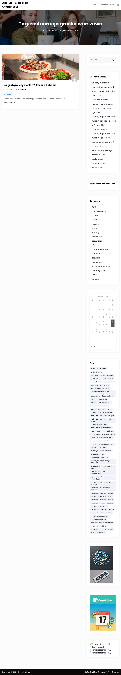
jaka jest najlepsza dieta (100, 388)
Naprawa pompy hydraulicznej (102, 431)
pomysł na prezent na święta (101, 441)
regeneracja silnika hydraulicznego (98, 478)
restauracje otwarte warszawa (102, 503)
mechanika (97, 236)
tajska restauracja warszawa (101, 513)
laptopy (95, 232)
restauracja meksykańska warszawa (100, 489)
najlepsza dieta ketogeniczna (101, 412)
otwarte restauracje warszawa (102, 438)
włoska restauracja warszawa (102, 529)
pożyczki (96, 258)
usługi (94, 274)
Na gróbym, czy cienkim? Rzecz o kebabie (30, 85)
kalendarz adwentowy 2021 (100, 403)
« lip (93, 346)
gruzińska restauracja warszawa (103, 382)
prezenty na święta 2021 (99, 457)
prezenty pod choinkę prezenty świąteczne (102, 467)
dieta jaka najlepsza (98, 369)
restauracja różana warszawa (102, 493)
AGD (94, 207)
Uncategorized (99, 270)
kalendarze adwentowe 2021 (101, 409)
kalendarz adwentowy (99, 399)
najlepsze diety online (98, 424)
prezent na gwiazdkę (98, 447)
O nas (93, 5)
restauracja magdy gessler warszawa (101, 483)
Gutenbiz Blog (91, 672)
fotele (94, 219)
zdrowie (95, 279)
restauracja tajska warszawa (101, 496)
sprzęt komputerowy (101, 266)
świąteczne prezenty (98, 533)
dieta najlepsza (96, 372)
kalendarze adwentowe (99, 406)
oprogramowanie (100, 249)
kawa (94, 228)
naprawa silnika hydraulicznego (103, 434)
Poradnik (96, 253)
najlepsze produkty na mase (101, 428)
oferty (95, 245)
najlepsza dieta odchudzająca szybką (102, 420)
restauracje (97, 262)
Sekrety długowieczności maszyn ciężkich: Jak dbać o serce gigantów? (103, 137)
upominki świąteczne (98, 519)
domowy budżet (99, 211)
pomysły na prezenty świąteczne (102, 444)
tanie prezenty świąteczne (100, 516)
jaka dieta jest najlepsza (100, 385)
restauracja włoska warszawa (102, 500)
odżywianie (8, 94)
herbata (95, 224)
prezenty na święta (97, 454)
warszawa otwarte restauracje (102, 523)
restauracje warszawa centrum (102, 510)
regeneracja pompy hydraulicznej (98, 472)
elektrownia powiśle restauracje (102, 375)
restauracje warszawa (99, 506)
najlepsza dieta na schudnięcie (102, 416)
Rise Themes (113, 672)
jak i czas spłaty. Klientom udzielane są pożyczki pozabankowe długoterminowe (102, 394)
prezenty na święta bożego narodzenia (100, 462)
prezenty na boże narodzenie (101, 451)
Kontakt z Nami (108, 5)
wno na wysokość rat (98, 526)
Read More (8, 102)
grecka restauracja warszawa (102, 379)
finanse (95, 215)
